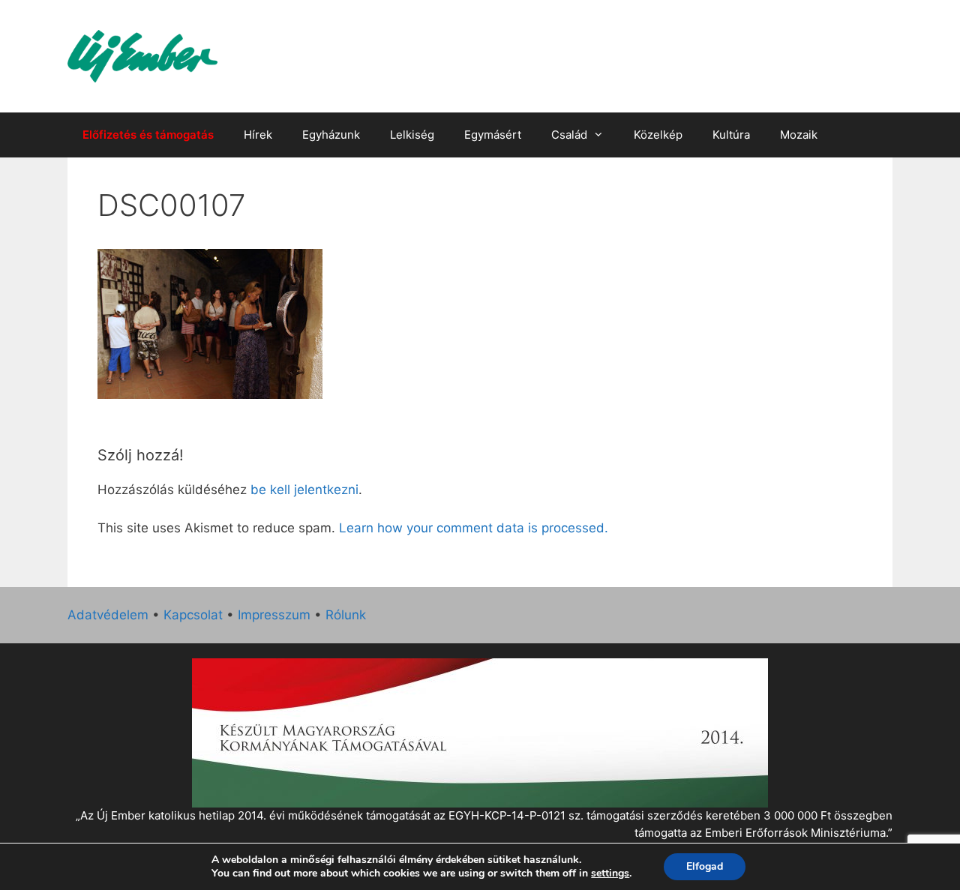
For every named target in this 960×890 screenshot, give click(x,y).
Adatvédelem (108, 614)
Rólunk (346, 614)
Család (569, 134)
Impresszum (274, 614)
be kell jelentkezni (304, 489)
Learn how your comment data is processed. (473, 527)
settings (610, 873)
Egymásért (492, 134)
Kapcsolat (193, 614)
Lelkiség (412, 134)
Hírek (258, 134)
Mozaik (799, 134)
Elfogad (704, 866)
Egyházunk (331, 134)
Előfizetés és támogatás (148, 134)
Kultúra (731, 134)
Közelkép (658, 134)
